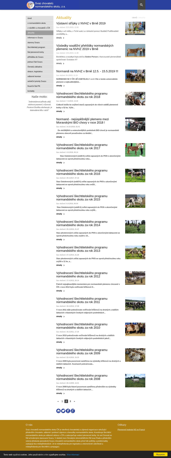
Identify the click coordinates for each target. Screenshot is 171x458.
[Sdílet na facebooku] (68, 411)
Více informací (73, 454)
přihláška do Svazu (35, 57)
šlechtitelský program (36, 47)
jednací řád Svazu (35, 62)
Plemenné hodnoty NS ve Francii (131, 430)
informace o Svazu (35, 38)
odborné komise (34, 76)
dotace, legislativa (35, 71)
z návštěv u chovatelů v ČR (39, 28)
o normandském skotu (37, 23)
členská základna (35, 67)
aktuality (31, 33)
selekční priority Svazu (37, 81)
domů (134, 17)
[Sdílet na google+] (73, 411)
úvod (30, 18)
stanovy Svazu (34, 42)
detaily (60, 38)
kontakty (31, 91)
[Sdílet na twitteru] (63, 411)
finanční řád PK (34, 86)
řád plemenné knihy (36, 52)
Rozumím (160, 454)
